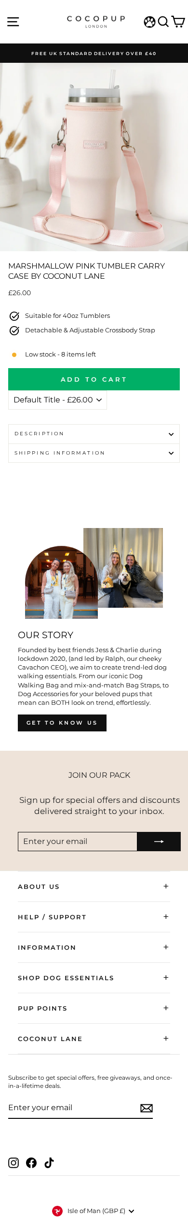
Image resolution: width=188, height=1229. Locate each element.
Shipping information (60, 453)
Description (39, 433)
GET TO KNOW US (62, 722)
